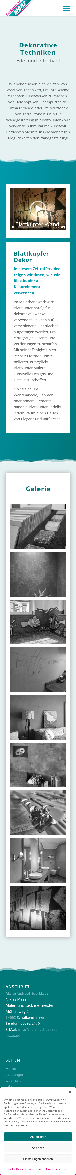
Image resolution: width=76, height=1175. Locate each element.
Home (11, 1068)
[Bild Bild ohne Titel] (40, 528)
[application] (38, 209)
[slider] (30, 227)
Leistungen (15, 1074)
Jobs (9, 1086)
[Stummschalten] (63, 227)
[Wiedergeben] (13, 227)
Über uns (13, 1080)
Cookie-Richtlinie (17, 1169)
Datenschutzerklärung (41, 1169)
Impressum (62, 1169)
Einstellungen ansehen (38, 1159)
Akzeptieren (38, 1136)
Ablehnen (38, 1148)
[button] (70, 1092)
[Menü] (64, 8)
